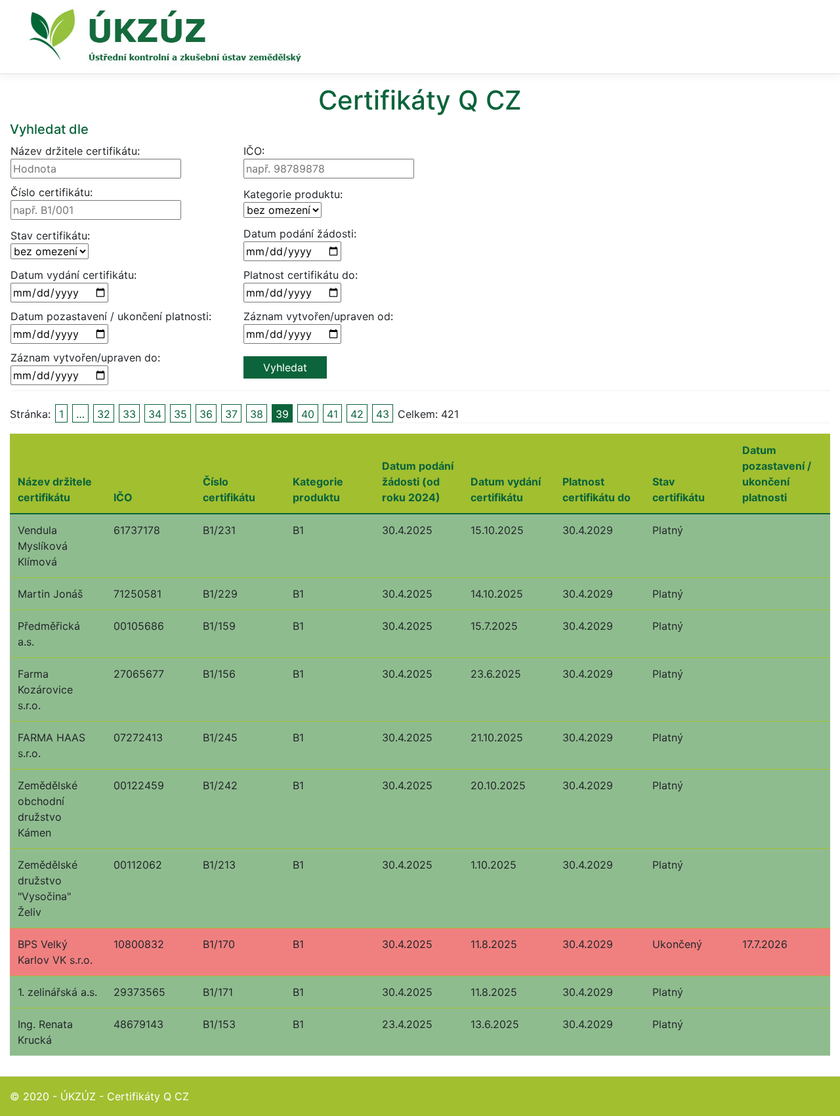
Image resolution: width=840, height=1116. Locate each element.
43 (382, 414)
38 (256, 414)
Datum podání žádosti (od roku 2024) (417, 481)
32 (103, 414)
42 (357, 414)
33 (129, 414)
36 (206, 414)
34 (154, 414)
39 (282, 414)
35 (180, 414)
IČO (123, 497)
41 (332, 414)
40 (307, 414)
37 (231, 414)
